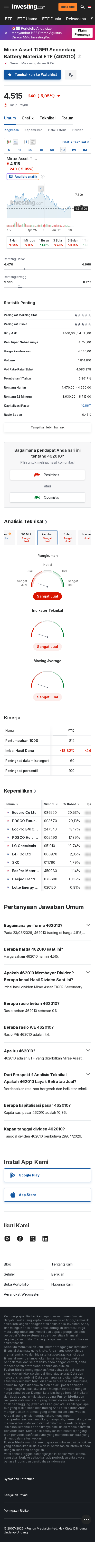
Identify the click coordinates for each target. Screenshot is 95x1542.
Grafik (28, 117)
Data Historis (57, 130)
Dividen (77, 130)
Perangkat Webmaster (22, 1294)
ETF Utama (27, 19)
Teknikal (47, 117)
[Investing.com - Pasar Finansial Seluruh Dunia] (28, 7)
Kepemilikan (33, 130)
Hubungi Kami (62, 1284)
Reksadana (76, 19)
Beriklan (57, 1274)
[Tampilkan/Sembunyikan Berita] (33, 142)
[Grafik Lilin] (8, 142)
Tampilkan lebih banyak (48, 427)
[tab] (26, 537)
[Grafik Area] (15, 142)
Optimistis (51, 497)
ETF (8, 19)
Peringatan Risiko (16, 1510)
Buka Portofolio (16, 1284)
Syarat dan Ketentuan (19, 1479)
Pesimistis (51, 475)
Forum (67, 117)
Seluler (9, 1274)
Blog (7, 1264)
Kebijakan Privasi (16, 1495)
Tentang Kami (62, 1264)
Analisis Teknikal (23, 521)
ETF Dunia (51, 19)
